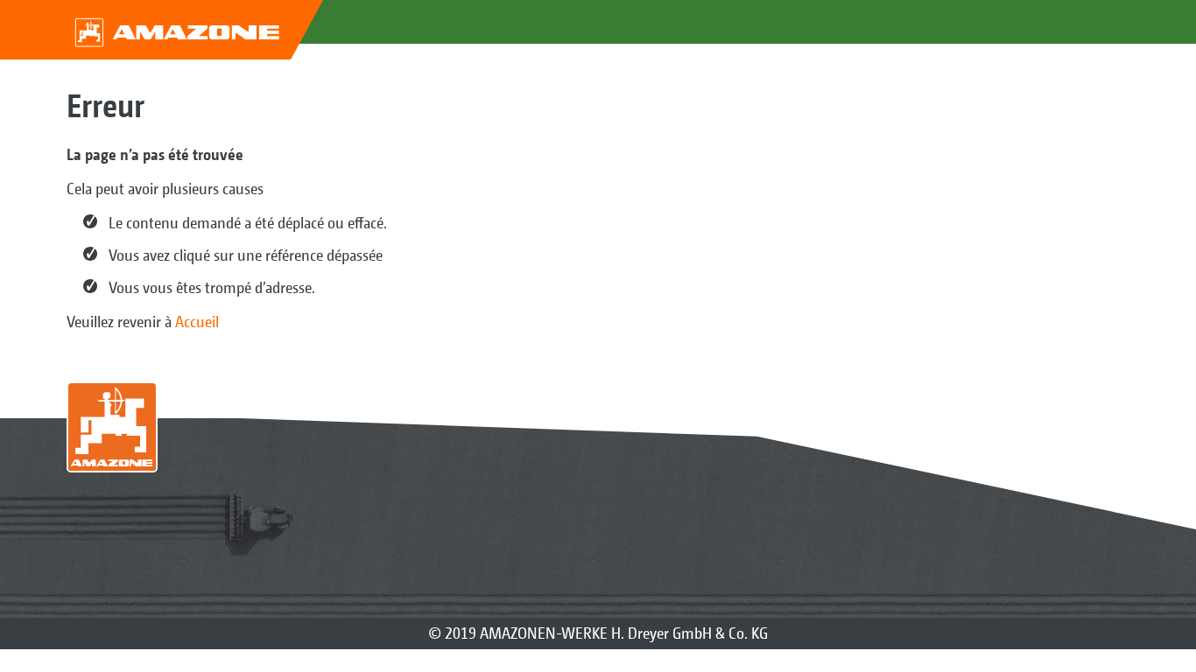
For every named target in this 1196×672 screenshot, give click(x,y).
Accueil (197, 321)
